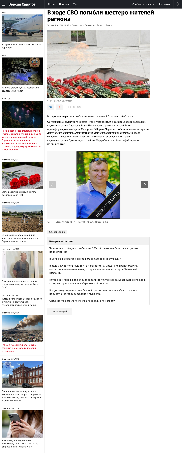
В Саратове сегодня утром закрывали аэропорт (22, 46)
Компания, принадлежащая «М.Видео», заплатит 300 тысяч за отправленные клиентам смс (20, 443)
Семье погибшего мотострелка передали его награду (82, 300)
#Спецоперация (57, 232)
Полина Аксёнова (94, 25)
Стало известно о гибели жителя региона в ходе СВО (19, 193)
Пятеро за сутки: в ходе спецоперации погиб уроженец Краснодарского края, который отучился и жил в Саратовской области (97, 281)
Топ (75, 4)
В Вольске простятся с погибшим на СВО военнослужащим (85, 258)
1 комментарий (59, 311)
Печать (109, 25)
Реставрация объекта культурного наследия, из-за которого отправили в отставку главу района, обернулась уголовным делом (21, 396)
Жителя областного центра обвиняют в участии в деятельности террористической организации (22, 301)
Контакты (164, 4)
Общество (77, 25)
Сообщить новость (143, 4)
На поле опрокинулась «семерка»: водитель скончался (20, 89)
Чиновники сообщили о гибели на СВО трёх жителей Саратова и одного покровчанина (93, 250)
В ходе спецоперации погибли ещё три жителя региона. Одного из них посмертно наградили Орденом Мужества (93, 292)
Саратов (22, 4)
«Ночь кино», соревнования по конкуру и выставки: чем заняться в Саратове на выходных (21, 238)
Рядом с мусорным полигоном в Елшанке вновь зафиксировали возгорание (19, 348)
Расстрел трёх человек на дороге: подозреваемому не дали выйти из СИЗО (21, 284)
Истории (64, 4)
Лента (51, 4)
